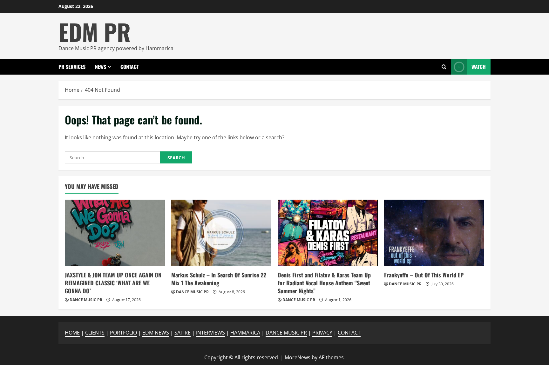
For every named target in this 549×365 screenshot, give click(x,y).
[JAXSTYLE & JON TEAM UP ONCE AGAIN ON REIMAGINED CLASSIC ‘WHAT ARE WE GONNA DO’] (115, 233)
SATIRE (182, 332)
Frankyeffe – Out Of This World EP (424, 275)
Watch (478, 66)
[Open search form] (444, 67)
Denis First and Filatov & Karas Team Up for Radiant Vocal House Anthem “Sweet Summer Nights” (324, 283)
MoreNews (297, 357)
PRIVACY (322, 332)
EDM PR (94, 32)
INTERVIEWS (210, 332)
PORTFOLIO (123, 332)
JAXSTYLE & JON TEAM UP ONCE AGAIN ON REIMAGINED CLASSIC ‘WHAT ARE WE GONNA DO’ (113, 283)
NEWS (100, 66)
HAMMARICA (245, 332)
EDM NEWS (155, 332)
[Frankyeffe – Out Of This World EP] (434, 233)
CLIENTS (95, 332)
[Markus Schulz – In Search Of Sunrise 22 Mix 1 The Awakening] (221, 233)
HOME (72, 332)
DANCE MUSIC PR (86, 299)
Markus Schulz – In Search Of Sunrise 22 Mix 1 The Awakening (218, 279)
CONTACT (129, 66)
